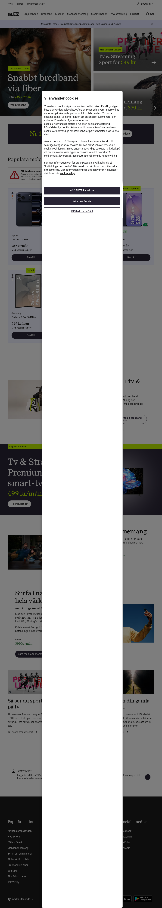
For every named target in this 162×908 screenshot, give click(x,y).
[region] (82, 499)
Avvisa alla (82, 200)
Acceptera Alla (82, 190)
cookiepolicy (67, 173)
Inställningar (82, 211)
